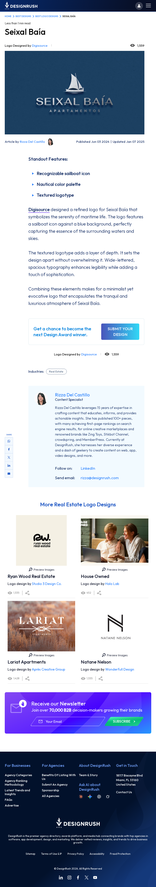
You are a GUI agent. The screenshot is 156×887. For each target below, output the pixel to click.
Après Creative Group (48, 669)
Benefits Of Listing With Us (59, 777)
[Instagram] (69, 877)
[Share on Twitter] (9, 458)
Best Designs (23, 16)
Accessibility (97, 853)
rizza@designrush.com (100, 477)
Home (8, 16)
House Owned (95, 576)
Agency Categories (18, 775)
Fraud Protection (120, 853)
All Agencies (50, 796)
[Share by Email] (9, 474)
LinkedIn (88, 468)
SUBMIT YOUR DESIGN (120, 331)
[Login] (139, 6)
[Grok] (108, 797)
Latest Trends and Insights (17, 792)
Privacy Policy (76, 853)
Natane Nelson (96, 662)
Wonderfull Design (119, 669)
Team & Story (88, 775)
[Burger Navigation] (148, 6)
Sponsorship (50, 790)
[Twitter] (86, 877)
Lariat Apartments (27, 662)
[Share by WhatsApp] (9, 441)
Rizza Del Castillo (32, 142)
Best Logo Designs (46, 16)
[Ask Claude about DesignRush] (81, 797)
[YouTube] (95, 877)
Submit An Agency (55, 784)
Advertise (12, 805)
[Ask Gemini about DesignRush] (90, 796)
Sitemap (30, 853)
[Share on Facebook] (9, 449)
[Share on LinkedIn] (9, 466)
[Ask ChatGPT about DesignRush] (99, 797)
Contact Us (124, 792)
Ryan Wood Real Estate (31, 576)
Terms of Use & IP (51, 853)
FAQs (8, 800)
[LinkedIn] (61, 877)
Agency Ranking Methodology (16, 782)
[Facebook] (78, 877)
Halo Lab (112, 584)
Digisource (40, 45)
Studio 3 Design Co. (47, 584)
